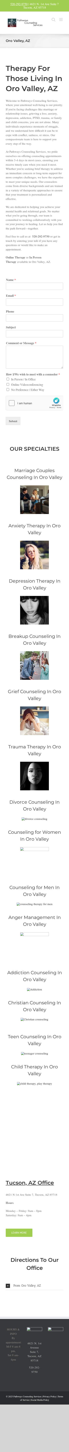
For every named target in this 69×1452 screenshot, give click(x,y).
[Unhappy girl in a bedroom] (34, 708)
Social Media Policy (40, 1399)
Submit (13, 421)
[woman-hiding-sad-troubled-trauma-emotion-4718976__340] (34, 763)
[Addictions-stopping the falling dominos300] (34, 989)
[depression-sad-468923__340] (34, 597)
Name (11, 280)
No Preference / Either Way (27, 390)
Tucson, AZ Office (30, 1182)
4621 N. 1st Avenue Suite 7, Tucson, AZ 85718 (34, 1351)
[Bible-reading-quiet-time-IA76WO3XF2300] (34, 1019)
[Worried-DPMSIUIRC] (34, 542)
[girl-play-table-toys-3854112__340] (34, 1083)
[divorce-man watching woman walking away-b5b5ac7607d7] (34, 819)
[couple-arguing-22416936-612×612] (34, 652)
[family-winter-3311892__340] (34, 1053)
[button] (34, 1286)
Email (11, 296)
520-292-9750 (19, 4)
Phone (10, 311)
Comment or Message (21, 343)
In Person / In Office (23, 379)
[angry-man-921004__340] (34, 934)
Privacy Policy (49, 1396)
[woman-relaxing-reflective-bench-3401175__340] (34, 848)
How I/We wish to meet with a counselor (33, 374)
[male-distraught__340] (35, 904)
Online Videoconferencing (27, 384)
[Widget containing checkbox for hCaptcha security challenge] (34, 403)
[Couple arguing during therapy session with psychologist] (34, 487)
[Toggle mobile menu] (61, 20)
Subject (11, 327)
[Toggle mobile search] (53, 20)
